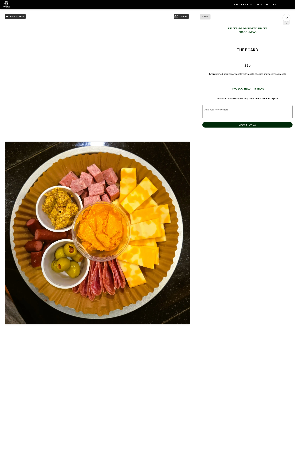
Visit (276, 4)
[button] (243, 5)
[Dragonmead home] (16, 4)
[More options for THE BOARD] (286, 18)
